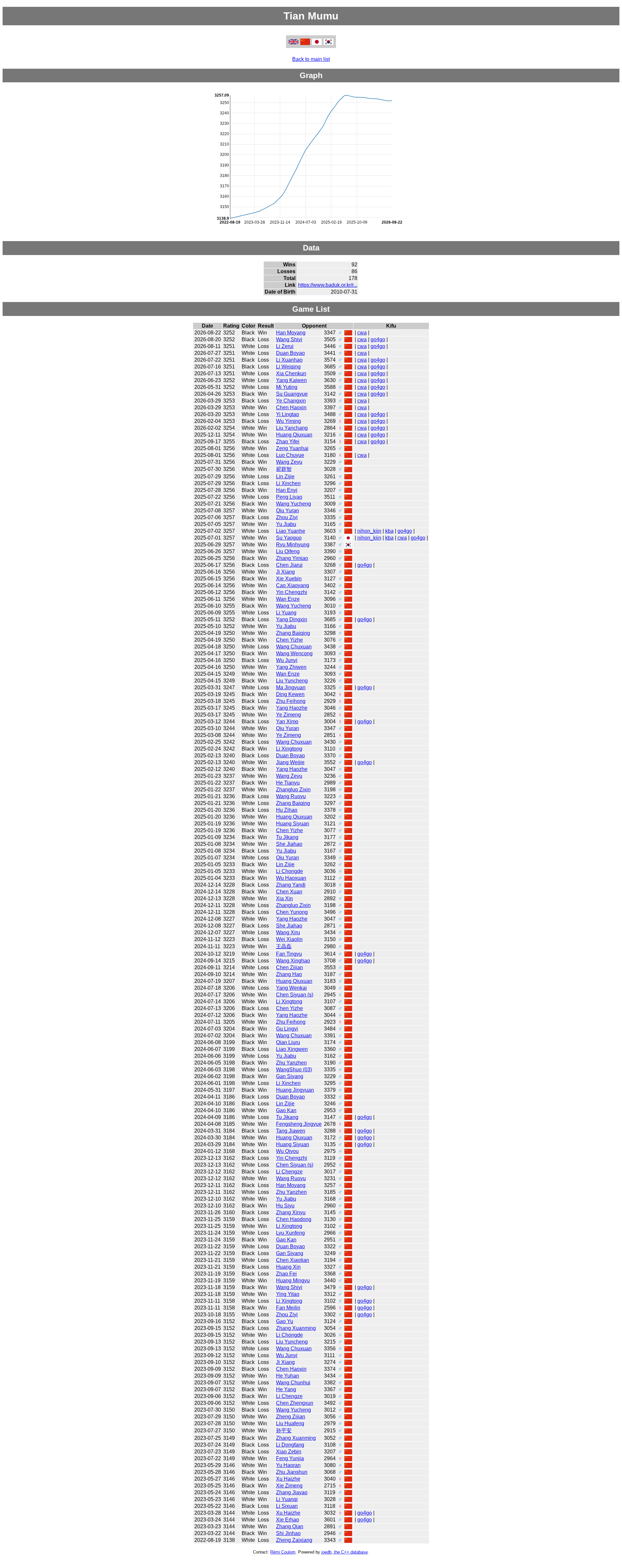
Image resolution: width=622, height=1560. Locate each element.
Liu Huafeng (290, 1423)
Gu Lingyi (287, 1028)
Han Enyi (286, 490)
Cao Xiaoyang (292, 585)
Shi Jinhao (288, 1533)
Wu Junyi (286, 660)
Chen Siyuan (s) (294, 994)
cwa (362, 332)
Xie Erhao (287, 1519)
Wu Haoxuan (291, 878)
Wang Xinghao (293, 960)
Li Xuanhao (289, 360)
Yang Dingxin (291, 619)
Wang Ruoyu (291, 796)
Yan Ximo (287, 721)
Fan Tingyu (289, 954)
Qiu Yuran (287, 510)
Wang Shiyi (289, 339)
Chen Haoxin (291, 407)
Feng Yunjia (290, 1458)
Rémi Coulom (282, 1552)
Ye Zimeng (288, 714)
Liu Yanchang (292, 428)
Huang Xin (288, 1267)
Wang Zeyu (289, 462)
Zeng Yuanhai (292, 448)
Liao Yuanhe (290, 531)
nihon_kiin (369, 531)
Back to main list (311, 59)
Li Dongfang (290, 1445)
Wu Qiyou (287, 1151)
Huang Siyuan (292, 823)
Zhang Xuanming (296, 1328)
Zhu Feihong (290, 701)
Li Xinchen (288, 483)
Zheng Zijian (290, 1416)
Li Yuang (286, 612)
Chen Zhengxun (294, 1403)
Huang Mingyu (293, 1280)
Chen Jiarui (289, 565)
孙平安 (284, 1430)
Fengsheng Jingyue (299, 1124)
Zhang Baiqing (293, 633)
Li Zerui (285, 346)
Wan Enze (288, 599)
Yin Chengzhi (291, 592)
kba (389, 531)
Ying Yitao (287, 1294)
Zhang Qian (289, 1526)
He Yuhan (287, 1376)
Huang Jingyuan (295, 1090)
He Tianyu (288, 783)
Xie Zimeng (289, 1485)
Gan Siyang (289, 1076)
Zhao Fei (286, 1273)
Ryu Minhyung (292, 544)
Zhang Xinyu (290, 1212)
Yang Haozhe (291, 708)
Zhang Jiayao (291, 1492)
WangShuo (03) (294, 1069)
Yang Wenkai (291, 988)
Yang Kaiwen (291, 380)
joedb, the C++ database (344, 1552)
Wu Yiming (288, 421)
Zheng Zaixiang (294, 1540)
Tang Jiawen (290, 1131)
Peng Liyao (289, 497)
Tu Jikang (287, 837)
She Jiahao (289, 844)
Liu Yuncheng (292, 680)
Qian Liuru (288, 1042)
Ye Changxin (291, 400)
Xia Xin (284, 898)
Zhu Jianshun (291, 1472)
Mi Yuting (286, 387)
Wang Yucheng (293, 503)
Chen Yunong (292, 912)
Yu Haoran (288, 1465)
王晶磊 (284, 946)
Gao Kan (286, 1110)
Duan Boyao (290, 353)
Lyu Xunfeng (290, 1233)
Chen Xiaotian (292, 1260)
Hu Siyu (285, 1205)
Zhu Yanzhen (291, 1062)
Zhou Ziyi (287, 517)
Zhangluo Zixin (293, 789)
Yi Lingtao (287, 414)
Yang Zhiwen (291, 667)
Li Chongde (289, 871)
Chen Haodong (293, 1219)
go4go (378, 339)
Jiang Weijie (290, 762)
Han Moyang (290, 332)
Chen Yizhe (289, 640)
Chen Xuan (289, 891)
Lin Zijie (285, 476)
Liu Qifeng (288, 551)
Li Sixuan (287, 1506)
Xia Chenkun (291, 373)
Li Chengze (289, 1171)
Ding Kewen (290, 694)
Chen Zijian (289, 967)
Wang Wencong (294, 653)
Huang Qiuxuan (294, 434)
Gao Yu (284, 1321)
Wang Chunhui (293, 1382)
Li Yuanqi (287, 1499)
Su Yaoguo (289, 538)
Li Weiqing (288, 366)
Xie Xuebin (289, 578)
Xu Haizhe (288, 1479)
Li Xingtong (289, 748)
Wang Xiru (288, 932)
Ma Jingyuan (290, 687)
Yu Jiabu (286, 524)
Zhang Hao (289, 974)
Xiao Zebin (288, 1451)
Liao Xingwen (292, 1049)
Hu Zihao (286, 810)
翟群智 (284, 469)
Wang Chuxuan (294, 646)
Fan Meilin (288, 1307)
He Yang (286, 1389)
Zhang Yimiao (292, 558)
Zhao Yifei (287, 441)
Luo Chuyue (290, 455)
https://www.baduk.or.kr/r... (327, 285)
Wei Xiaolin (289, 939)
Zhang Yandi (290, 885)
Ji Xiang (285, 572)
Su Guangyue (292, 394)
